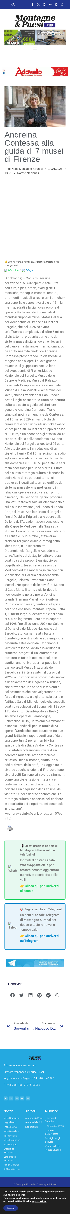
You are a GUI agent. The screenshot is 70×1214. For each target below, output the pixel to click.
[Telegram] (56, 4)
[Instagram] (44, 4)
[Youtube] (50, 4)
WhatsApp (13, 270)
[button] (13, 5)
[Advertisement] (35, 219)
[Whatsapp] (62, 4)
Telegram (30, 270)
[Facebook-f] (32, 4)
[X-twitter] (38, 4)
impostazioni (39, 1201)
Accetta (10, 1208)
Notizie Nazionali (28, 173)
